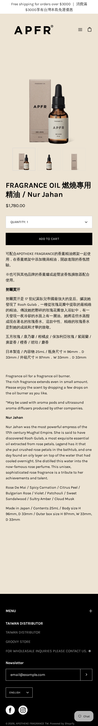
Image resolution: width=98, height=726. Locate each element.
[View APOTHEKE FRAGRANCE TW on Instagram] (23, 710)
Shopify (69, 723)
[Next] (92, 102)
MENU (11, 611)
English (15, 692)
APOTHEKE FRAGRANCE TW (32, 723)
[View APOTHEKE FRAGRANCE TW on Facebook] (10, 710)
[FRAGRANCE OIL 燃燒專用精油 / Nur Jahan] (24, 159)
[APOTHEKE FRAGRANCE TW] (34, 29)
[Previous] (5, 102)
